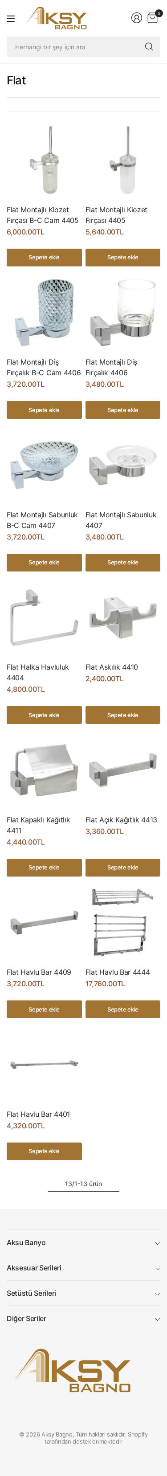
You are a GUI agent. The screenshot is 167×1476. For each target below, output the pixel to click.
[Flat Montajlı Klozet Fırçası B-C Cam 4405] (44, 160)
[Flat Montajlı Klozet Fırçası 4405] (123, 160)
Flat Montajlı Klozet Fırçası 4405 (117, 215)
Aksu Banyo (26, 1242)
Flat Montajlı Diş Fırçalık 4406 (112, 367)
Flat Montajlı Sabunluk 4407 (121, 520)
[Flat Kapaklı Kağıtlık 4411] (44, 770)
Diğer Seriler (26, 1318)
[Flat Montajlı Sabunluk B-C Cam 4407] (44, 465)
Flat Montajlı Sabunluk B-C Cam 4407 (42, 520)
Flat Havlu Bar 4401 (38, 1114)
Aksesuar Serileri (34, 1267)
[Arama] (149, 46)
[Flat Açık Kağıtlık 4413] (123, 770)
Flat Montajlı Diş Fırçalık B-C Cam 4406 (44, 367)
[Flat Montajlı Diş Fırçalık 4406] (123, 312)
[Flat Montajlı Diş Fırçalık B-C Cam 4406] (44, 312)
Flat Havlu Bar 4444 (118, 972)
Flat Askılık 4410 (112, 667)
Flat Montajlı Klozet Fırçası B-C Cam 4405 (43, 215)
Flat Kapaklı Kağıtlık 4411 (38, 825)
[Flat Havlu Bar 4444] (123, 922)
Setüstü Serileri (31, 1293)
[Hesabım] (137, 18)
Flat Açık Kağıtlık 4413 (122, 819)
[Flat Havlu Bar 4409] (44, 922)
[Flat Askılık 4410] (123, 617)
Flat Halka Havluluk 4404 (38, 672)
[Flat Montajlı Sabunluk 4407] (123, 465)
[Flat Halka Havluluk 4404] (44, 617)
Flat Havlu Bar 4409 (39, 972)
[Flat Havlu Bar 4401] (44, 1064)
